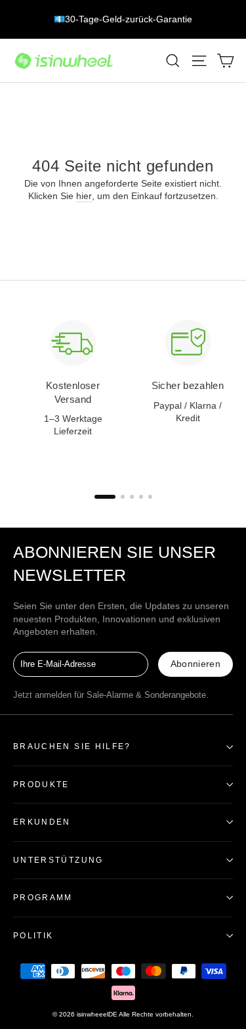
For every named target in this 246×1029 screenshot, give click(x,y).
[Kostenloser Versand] (73, 343)
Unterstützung (58, 860)
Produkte (41, 784)
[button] (104, 497)
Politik (33, 935)
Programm (43, 897)
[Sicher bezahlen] (188, 343)
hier (84, 196)
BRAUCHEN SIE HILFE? (72, 746)
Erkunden (42, 821)
